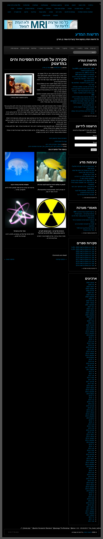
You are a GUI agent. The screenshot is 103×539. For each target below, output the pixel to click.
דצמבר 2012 (90, 483)
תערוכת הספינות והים (35, 146)
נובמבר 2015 (90, 412)
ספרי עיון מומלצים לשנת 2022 (85, 251)
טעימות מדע (14, 48)
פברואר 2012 (90, 503)
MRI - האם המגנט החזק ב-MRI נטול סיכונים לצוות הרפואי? (83, 69)
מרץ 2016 (91, 404)
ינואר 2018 (91, 365)
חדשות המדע (88, 532)
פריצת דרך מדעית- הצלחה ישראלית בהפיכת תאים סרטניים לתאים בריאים (83, 88)
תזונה (9, 12)
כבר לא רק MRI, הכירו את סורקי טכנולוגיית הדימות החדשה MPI (84, 73)
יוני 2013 (91, 470)
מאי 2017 (91, 375)
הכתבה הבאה (9, 259)
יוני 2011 (91, 519)
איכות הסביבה (79, 8)
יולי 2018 (91, 359)
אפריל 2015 (90, 426)
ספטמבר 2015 (89, 416)
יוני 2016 (91, 398)
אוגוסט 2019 (90, 335)
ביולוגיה (90, 5)
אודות (86, 48)
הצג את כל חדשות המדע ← (90, 116)
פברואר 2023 (90, 291)
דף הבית (93, 48)
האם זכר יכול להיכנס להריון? (85, 194)
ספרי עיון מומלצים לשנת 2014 (85, 265)
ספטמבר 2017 (89, 367)
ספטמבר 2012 (89, 489)
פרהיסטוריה (17, 12)
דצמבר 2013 (90, 458)
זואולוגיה (19, 8)
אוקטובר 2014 (90, 438)
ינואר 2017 (91, 384)
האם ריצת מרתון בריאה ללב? (85, 228)
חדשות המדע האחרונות (87, 62)
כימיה (88, 8)
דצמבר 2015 (90, 410)
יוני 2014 (91, 446)
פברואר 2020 (90, 325)
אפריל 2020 (90, 321)
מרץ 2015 (91, 428)
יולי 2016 (91, 396)
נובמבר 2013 (90, 460)
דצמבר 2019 (90, 327)
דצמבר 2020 (90, 309)
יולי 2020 (91, 319)
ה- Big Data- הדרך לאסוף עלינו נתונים (82, 180)
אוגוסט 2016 (90, 394)
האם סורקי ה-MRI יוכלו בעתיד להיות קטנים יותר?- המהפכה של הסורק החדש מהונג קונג (83, 79)
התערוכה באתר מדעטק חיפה (58, 138)
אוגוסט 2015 (90, 418)
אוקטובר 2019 (90, 331)
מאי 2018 (91, 361)
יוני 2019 (91, 339)
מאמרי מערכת (56, 144)
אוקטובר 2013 (90, 462)
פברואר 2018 (90, 363)
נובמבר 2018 (90, 351)
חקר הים (53, 146)
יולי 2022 (91, 299)
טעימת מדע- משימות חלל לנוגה (84, 190)
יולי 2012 (91, 493)
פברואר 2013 (90, 479)
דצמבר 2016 (90, 386)
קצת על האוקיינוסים (61, 141)
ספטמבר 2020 (89, 315)
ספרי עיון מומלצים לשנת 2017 (85, 259)
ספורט (51, 12)
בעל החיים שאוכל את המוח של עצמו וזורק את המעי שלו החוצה (83, 171)
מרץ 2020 (91, 323)
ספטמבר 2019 (89, 333)
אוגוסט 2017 (90, 369)
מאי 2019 (91, 341)
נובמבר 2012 (90, 485)
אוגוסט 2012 (90, 491)
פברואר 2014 (90, 454)
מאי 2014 (91, 448)
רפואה (74, 5)
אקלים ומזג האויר (59, 8)
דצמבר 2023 (90, 286)
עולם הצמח (42, 12)
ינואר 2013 (91, 481)
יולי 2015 (91, 420)
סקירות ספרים (25, 48)
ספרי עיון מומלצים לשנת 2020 (85, 253)
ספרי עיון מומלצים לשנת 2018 (85, 257)
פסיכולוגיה (26, 5)
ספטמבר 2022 (89, 297)
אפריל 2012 (90, 499)
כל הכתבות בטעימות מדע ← (89, 197)
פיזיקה (26, 12)
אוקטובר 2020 (90, 313)
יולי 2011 (91, 517)
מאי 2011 (91, 521)
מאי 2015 (91, 424)
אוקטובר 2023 (90, 288)
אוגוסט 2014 (90, 442)
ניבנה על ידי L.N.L (13, 532)
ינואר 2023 (91, 293)
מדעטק (48, 146)
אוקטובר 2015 (90, 414)
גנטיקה (67, 5)
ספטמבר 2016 (89, 392)
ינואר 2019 (91, 349)
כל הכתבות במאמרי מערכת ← (89, 233)
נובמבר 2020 (90, 311)
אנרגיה (70, 8)
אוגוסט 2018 (90, 357)
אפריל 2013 (90, 474)
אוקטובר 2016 (90, 390)
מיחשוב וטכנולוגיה (56, 5)
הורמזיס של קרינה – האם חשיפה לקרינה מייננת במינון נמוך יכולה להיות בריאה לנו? (83, 216)
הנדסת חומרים (29, 8)
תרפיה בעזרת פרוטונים (87, 192)
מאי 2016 (91, 400)
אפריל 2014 (90, 450)
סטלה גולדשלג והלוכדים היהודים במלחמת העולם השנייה (84, 177)
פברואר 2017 (90, 381)
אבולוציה (35, 5)
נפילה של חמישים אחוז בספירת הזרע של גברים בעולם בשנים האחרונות (83, 98)
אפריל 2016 (90, 402)
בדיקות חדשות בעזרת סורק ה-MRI (84, 212)
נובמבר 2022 (90, 295)
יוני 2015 (91, 422)
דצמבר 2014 (90, 434)
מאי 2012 (91, 497)
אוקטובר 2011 (90, 511)
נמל (44, 146)
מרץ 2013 (91, 477)
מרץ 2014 (91, 452)
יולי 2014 (91, 444)
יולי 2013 (91, 468)
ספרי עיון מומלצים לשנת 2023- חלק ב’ (82, 247)
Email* (95, 142)
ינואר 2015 (91, 432)
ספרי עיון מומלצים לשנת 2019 (85, 255)
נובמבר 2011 (90, 509)
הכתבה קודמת (61, 259)
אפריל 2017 (90, 377)
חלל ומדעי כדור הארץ (13, 5)
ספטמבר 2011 (89, 513)
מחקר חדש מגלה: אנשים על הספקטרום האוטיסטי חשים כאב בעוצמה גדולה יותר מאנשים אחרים (82, 103)
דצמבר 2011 (90, 507)
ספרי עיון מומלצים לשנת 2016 (85, 261)
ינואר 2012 (91, 505)
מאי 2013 (91, 472)
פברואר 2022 (90, 301)
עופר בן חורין (46, 67)
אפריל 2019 (90, 343)
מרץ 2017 (91, 379)
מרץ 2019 (91, 345)
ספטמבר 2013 (89, 464)
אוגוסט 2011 (90, 515)
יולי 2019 (91, 337)
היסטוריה (40, 8)
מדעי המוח (82, 5)
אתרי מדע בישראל (88, 230)
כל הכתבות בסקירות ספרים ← (89, 268)
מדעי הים (59, 12)
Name (95, 136)
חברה (12, 8)
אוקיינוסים (60, 146)
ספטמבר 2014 (89, 440)
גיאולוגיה (48, 8)
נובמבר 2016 (90, 388)
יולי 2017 (91, 371)
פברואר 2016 (90, 406)
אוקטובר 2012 (90, 487)
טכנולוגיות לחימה (70, 12)
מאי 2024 (91, 284)
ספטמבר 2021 (89, 305)
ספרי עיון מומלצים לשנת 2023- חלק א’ (82, 249)
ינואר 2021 (91, 307)
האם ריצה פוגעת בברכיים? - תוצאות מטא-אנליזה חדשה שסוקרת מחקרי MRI (83, 93)
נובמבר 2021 (90, 303)
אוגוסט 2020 (90, 317)
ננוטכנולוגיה (44, 5)
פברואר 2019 (90, 347)
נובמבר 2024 (90, 282)
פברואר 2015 (90, 430)
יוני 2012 (91, 495)
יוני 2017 (91, 373)
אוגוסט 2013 (90, 466)
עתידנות (33, 12)
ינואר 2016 (91, 408)
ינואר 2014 (91, 456)
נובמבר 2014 (90, 436)
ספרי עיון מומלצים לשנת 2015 (85, 263)
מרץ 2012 (91, 501)
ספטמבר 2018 (89, 355)
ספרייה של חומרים (88, 174)
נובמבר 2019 (90, 329)
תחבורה (55, 15)
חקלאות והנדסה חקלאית (85, 12)
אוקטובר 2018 (90, 353)
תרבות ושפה (46, 15)
